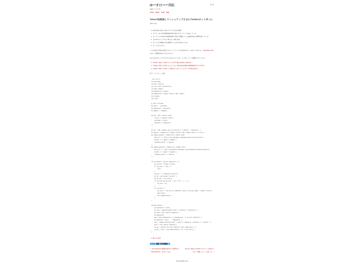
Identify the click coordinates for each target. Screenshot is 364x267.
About (157, 12)
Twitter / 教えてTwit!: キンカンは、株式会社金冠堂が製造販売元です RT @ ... (179, 65)
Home (152, 12)
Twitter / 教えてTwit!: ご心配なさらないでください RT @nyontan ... (176, 68)
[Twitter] (213, 5)
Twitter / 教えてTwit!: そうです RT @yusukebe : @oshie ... (173, 62)
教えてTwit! (157, 238)
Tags (167, 12)
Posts (163, 12)
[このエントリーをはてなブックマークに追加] (172, 244)
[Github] (211, 5)
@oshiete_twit (208, 50)
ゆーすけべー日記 (162, 5)
